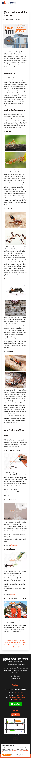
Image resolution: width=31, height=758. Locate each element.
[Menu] (28, 2)
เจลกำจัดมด (13, 594)
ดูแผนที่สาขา (15, 715)
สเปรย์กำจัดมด (14, 496)
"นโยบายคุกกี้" (15, 750)
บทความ (23, 19)
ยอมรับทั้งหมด (6, 754)
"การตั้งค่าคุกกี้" (5, 750)
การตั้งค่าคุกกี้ (15, 754)
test (15, 738)
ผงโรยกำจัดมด (14, 545)
